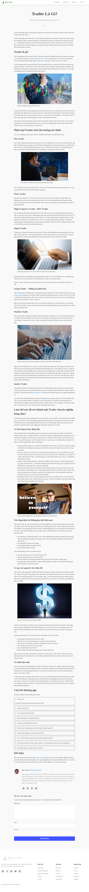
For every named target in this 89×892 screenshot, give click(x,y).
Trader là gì (39, 757)
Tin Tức (82, 2)
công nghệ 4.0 (37, 392)
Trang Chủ (57, 2)
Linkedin (76, 879)
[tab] (44, 701)
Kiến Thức (65, 2)
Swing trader (18, 295)
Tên (15, 822)
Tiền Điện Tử (59, 879)
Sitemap (40, 876)
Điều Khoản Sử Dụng (43, 873)
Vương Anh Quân (35, 770)
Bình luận (17, 803)
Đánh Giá (74, 2)
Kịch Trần (18, 884)
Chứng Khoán (59, 876)
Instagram (76, 876)
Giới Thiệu (40, 868)
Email (16, 829)
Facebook (76, 868)
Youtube (76, 873)
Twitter (75, 870)
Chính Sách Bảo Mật (43, 870)
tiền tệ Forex (40, 58)
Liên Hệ (40, 879)
